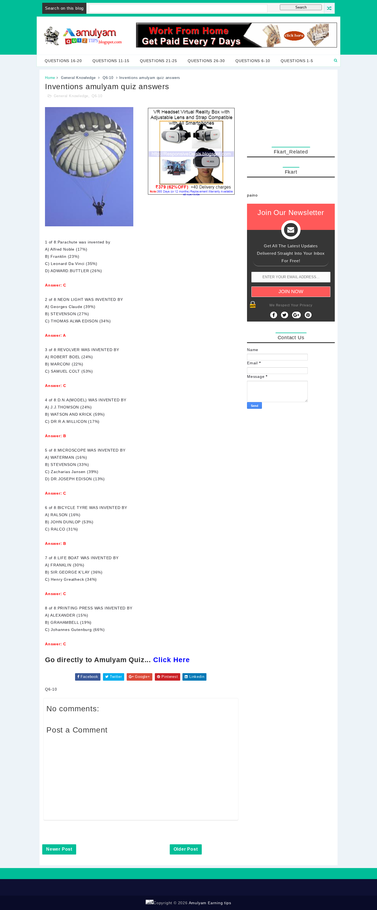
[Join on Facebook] (274, 315)
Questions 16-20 (63, 61)
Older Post (186, 849)
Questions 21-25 (158, 61)
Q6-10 (108, 78)
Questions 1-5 (297, 61)
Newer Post (59, 849)
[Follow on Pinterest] (308, 315)
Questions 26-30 (206, 61)
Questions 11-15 (110, 61)
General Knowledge (78, 78)
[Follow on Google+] (296, 315)
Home (50, 78)
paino (252, 195)
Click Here (171, 660)
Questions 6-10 (252, 61)
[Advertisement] (291, 106)
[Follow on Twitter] (284, 315)
